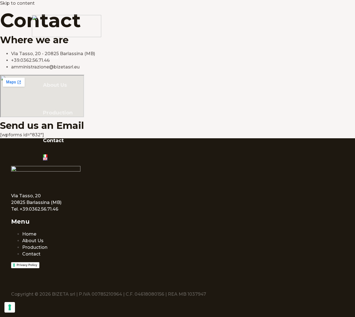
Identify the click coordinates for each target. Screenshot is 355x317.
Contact (53, 140)
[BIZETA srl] (66, 35)
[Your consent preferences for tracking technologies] (9, 307)
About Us (55, 85)
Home (51, 57)
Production (58, 113)
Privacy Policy (27, 265)
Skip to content (17, 3)
